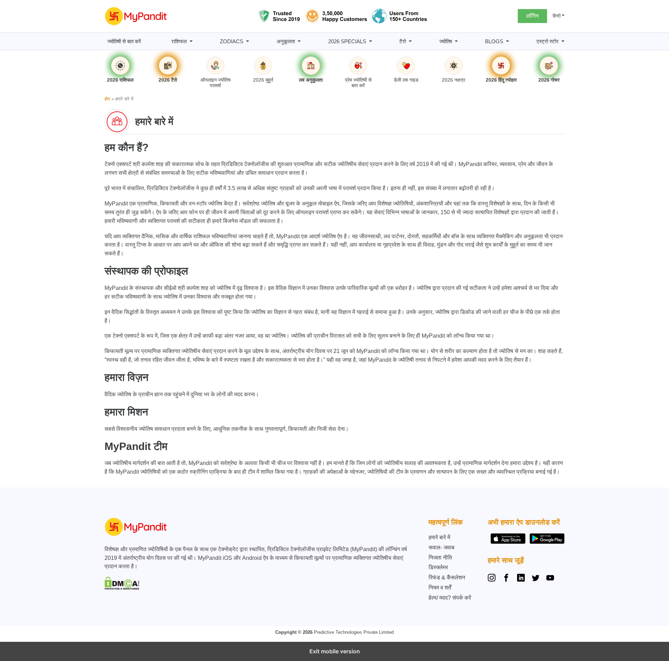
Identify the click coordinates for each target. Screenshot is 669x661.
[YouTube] (550, 578)
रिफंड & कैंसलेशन (447, 577)
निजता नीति (440, 558)
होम (107, 99)
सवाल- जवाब (441, 547)
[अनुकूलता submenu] (299, 41)
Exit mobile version (334, 651)
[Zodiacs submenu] (247, 41)
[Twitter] (535, 578)
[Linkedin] (521, 578)
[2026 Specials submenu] (370, 41)
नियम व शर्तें (440, 588)
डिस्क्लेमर (438, 567)
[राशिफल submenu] (191, 41)
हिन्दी (557, 15)
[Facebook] (506, 578)
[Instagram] (493, 578)
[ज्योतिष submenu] (456, 41)
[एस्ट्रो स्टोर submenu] (562, 41)
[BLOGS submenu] (507, 41)
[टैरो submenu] (410, 41)
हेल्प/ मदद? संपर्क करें (450, 598)
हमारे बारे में (439, 537)
